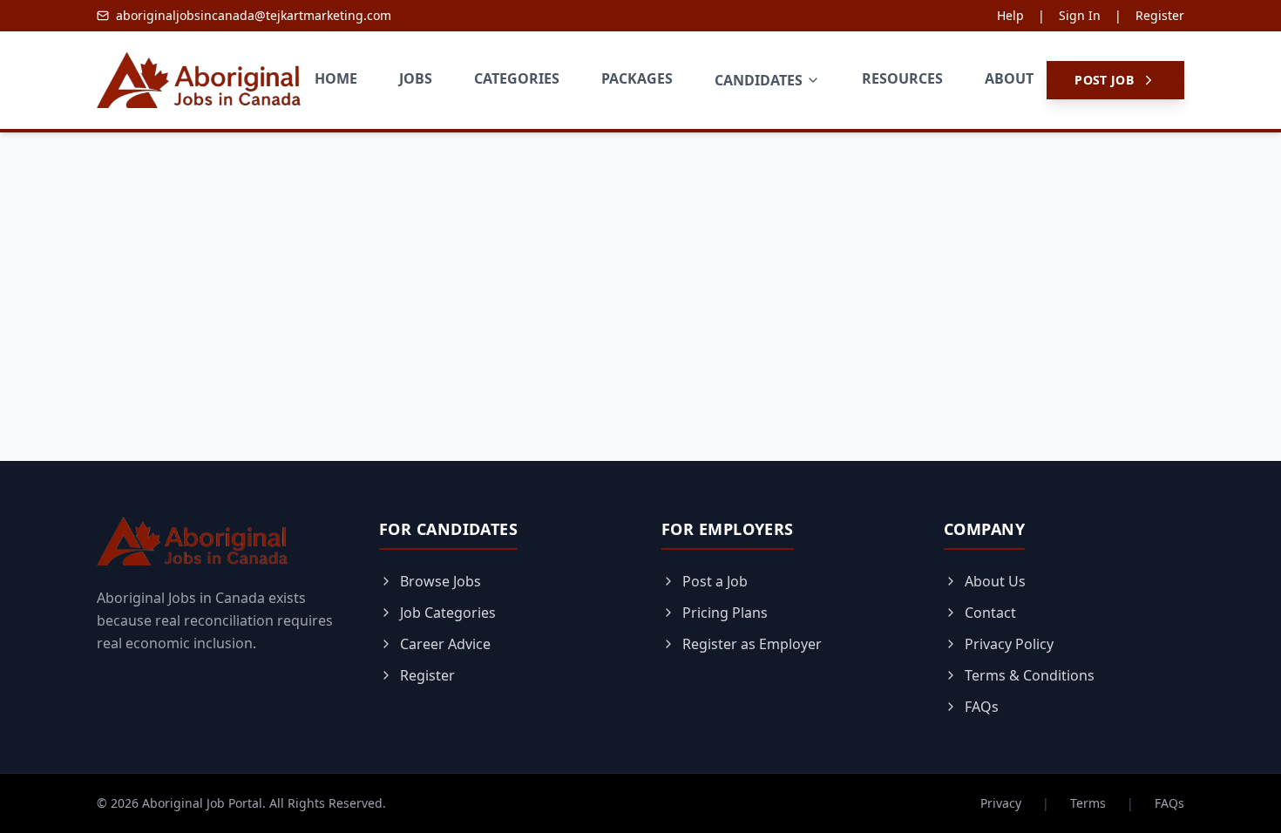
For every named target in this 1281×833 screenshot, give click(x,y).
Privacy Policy (1009, 644)
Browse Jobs (440, 581)
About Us (995, 581)
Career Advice (445, 644)
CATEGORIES (516, 78)
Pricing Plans (725, 612)
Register (1159, 15)
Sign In (1080, 15)
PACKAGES (637, 78)
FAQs (982, 706)
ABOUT (1009, 78)
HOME (336, 78)
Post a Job (715, 581)
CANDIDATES (759, 80)
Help (1010, 15)
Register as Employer (752, 644)
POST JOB (1104, 79)
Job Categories (448, 612)
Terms (1088, 803)
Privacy (1000, 803)
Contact (990, 612)
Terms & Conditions (1030, 675)
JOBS (415, 78)
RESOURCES (902, 78)
